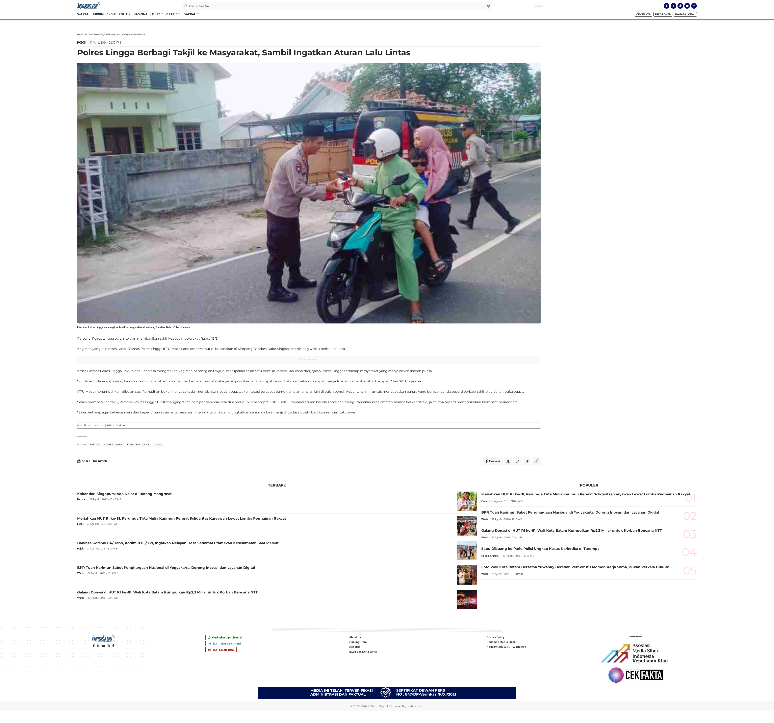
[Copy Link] (536, 461)
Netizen (81, 499)
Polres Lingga (113, 444)
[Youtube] (687, 6)
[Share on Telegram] (527, 461)
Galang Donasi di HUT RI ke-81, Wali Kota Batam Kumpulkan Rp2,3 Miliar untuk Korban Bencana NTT (167, 592)
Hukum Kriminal (490, 555)
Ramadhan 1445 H (138, 444)
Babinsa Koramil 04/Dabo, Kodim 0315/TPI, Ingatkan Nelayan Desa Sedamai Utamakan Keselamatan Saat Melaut (178, 543)
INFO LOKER (663, 14)
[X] (98, 646)
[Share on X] (508, 461)
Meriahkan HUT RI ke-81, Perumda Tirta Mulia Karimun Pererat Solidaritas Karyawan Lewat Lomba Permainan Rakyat (181, 518)
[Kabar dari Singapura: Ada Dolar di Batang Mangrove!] (467, 501)
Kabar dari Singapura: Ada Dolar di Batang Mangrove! (124, 494)
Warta (80, 573)
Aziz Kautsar (96, 425)
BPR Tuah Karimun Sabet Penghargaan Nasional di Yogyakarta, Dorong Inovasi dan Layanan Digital (166, 568)
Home (79, 34)
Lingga (94, 444)
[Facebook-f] (666, 6)
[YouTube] (103, 646)
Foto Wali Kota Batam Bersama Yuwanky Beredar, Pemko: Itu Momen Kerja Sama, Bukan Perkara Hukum (575, 567)
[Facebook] (94, 646)
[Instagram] (694, 6)
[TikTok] (113, 646)
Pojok (85, 34)
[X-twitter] (673, 6)
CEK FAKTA (643, 14)
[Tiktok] (680, 6)
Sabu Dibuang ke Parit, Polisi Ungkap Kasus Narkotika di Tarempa (540, 549)
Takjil (158, 444)
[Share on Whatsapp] (517, 461)
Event (80, 523)
